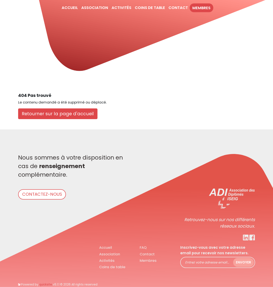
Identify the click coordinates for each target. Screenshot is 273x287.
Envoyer (243, 262)
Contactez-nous (42, 194)
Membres (201, 7)
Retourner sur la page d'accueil (58, 114)
